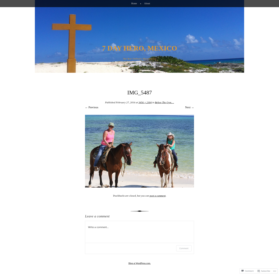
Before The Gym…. (164, 102)
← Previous (91, 107)
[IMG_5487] (139, 186)
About (147, 3)
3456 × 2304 (145, 102)
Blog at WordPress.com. (139, 263)
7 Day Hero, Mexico (139, 48)
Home (134, 3)
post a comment (158, 195)
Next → (189, 107)
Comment (183, 248)
